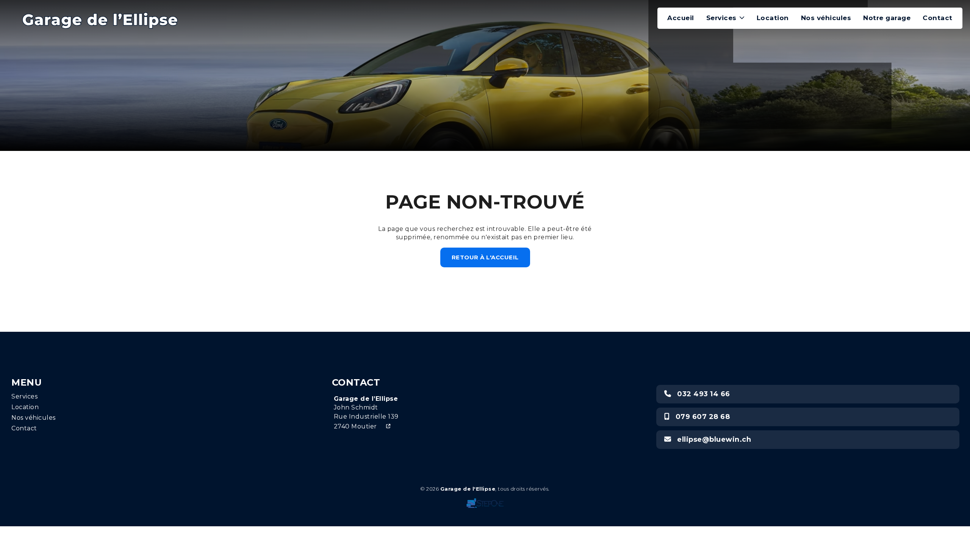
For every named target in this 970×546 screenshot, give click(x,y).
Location (773, 18)
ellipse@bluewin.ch (711, 439)
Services (721, 18)
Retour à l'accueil (485, 257)
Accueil (680, 18)
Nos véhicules (826, 18)
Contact (938, 18)
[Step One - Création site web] (485, 501)
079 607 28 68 (699, 417)
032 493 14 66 (700, 394)
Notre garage (887, 18)
